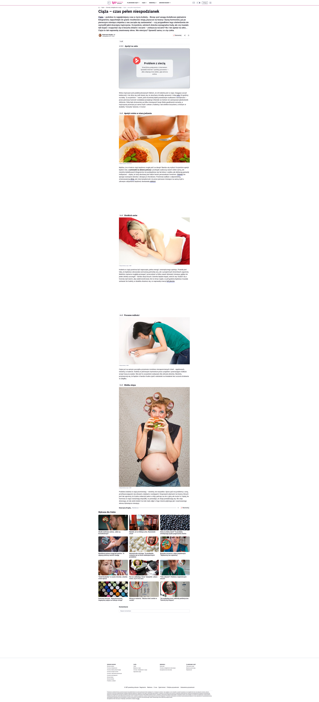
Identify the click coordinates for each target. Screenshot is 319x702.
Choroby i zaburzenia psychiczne (114, 673)
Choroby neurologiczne (112, 675)
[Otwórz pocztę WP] (193, 2)
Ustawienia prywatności (187, 687)
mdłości (153, 181)
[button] (198, 3)
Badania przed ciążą (190, 668)
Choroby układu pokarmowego (114, 669)
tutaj (138, 698)
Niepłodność (189, 669)
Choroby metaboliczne (112, 668)
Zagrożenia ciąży (137, 671)
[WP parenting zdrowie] (119, 2)
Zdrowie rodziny (164, 2)
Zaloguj (205, 2)
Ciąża (143, 2)
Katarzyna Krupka (107, 34)
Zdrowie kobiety (110, 679)
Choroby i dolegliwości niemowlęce (168, 668)
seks (178, 95)
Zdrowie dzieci (110, 677)
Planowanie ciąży (132, 2)
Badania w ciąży (137, 668)
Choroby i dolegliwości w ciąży (140, 669)
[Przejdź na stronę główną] (109, 4)
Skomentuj (178, 35)
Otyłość (180, 174)
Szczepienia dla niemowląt (166, 669)
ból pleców (171, 281)
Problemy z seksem (111, 680)
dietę (132, 179)
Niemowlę (152, 2)
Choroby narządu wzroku (112, 671)
